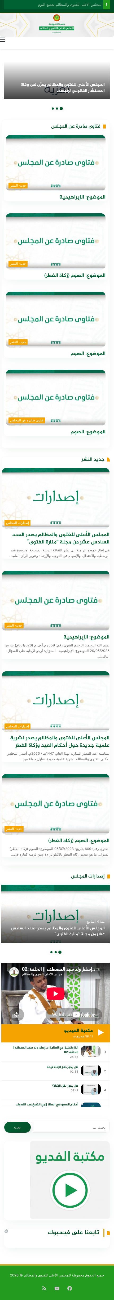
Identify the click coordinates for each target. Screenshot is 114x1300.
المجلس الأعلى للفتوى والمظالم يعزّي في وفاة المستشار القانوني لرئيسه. (63, 87)
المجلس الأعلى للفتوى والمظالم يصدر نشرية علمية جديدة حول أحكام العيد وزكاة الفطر (59, 742)
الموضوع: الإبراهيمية (82, 197)
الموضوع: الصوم (88, 353)
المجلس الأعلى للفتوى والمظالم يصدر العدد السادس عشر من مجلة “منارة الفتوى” (60, 538)
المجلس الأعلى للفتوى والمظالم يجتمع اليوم (68, 4)
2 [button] (57, 108)
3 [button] (53, 108)
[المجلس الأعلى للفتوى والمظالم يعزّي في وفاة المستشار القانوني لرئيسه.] (57, 70)
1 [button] (61, 108)
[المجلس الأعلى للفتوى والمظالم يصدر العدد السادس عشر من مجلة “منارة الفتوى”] (55, 914)
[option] (57, 70)
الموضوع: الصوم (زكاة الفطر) (75, 275)
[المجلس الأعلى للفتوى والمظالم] (57, 25)
